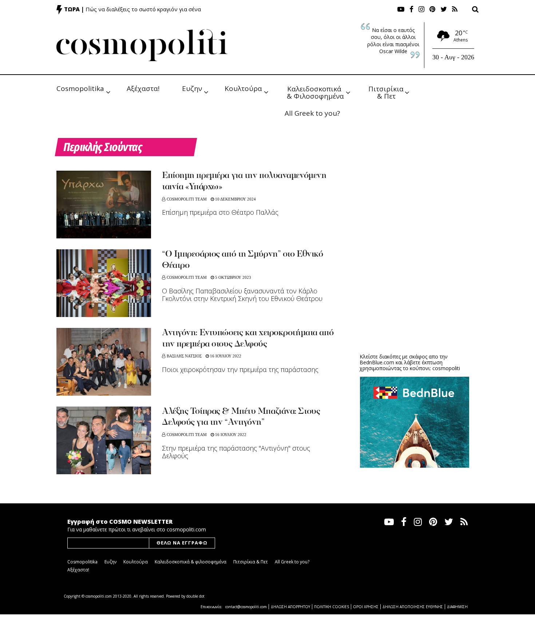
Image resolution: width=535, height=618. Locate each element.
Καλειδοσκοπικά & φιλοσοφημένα (190, 562)
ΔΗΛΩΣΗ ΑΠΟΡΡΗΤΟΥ (290, 606)
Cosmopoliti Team (187, 199)
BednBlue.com (377, 362)
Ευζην (192, 88)
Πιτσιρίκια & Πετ (386, 92)
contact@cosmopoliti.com (246, 606)
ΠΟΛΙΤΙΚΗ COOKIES (331, 606)
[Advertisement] (414, 291)
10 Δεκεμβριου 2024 (235, 199)
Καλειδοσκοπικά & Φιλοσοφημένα (315, 92)
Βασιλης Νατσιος (184, 356)
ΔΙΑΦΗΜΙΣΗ (457, 606)
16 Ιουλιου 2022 (225, 356)
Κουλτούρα (243, 88)
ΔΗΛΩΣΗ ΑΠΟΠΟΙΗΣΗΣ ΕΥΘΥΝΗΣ (413, 606)
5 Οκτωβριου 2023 (232, 277)
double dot (195, 596)
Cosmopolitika (80, 88)
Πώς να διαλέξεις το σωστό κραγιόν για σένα (143, 9)
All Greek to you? (312, 113)
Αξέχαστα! (143, 88)
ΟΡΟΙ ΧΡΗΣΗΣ (366, 606)
